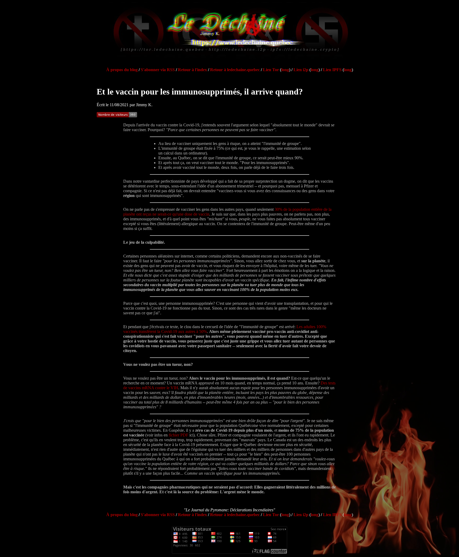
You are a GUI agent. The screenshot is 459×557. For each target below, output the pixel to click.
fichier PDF (178, 435)
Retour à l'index (192, 69)
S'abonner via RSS (158, 69)
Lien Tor (271, 69)
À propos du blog (122, 69)
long (285, 69)
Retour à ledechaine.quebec (235, 69)
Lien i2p (301, 69)
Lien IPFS (332, 69)
